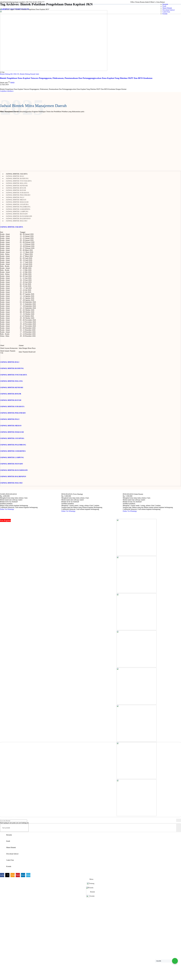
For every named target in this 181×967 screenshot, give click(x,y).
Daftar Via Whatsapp (7, 509)
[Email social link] (6, 87)
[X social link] (3, 87)
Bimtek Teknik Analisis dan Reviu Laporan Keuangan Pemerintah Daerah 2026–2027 (124, 778)
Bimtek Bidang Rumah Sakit (29, 74)
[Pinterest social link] (8, 87)
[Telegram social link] (13, 87)
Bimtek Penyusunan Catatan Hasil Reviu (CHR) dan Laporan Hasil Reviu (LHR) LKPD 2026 (127, 760)
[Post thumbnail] (98, 758)
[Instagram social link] (11, 775)
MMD (12, 83)
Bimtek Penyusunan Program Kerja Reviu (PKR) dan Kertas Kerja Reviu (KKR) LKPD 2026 (127, 769)
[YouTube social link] (19, 775)
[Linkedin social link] (179, 2)
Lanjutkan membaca (6, 91)
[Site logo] (14, 9)
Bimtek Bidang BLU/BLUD (9, 74)
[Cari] (178, 820)
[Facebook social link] (1, 87)
